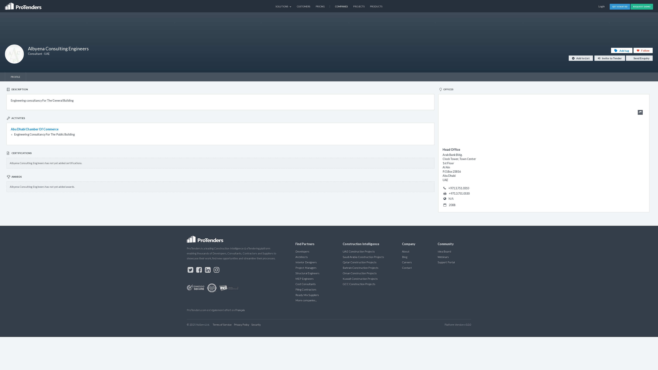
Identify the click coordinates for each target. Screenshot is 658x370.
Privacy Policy (241, 324)
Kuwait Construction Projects (360, 278)
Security (256, 324)
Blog (404, 256)
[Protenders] (23, 4)
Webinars (443, 256)
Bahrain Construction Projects (360, 267)
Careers (407, 262)
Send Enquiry (641, 58)
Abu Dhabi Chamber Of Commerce (34, 129)
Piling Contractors (305, 289)
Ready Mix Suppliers (307, 295)
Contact (407, 267)
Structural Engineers (307, 273)
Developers (302, 251)
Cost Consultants (305, 284)
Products (376, 6)
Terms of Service (222, 324)
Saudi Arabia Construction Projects (363, 256)
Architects (301, 256)
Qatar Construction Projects (359, 262)
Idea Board (444, 251)
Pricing (320, 6)
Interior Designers (306, 262)
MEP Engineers (304, 278)
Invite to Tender (611, 58)
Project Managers (306, 267)
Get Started (619, 6)
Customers (303, 6)
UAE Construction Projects (359, 251)
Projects (359, 6)
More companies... (306, 300)
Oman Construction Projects (360, 273)
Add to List (583, 58)
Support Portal (446, 262)
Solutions (282, 6)
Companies (341, 6)
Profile (15, 77)
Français (240, 310)
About (405, 251)
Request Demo (641, 6)
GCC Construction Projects (359, 284)
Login (602, 6)
